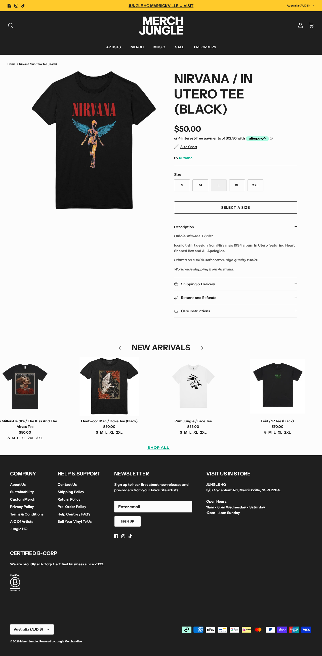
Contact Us (67, 484)
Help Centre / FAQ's (74, 514)
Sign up (127, 521)
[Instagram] (16, 6)
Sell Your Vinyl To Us (75, 521)
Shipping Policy (71, 492)
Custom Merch (22, 499)
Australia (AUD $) (298, 5)
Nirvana (185, 158)
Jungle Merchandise (68, 641)
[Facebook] (9, 6)
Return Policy (69, 499)
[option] (94, 140)
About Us (18, 484)
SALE (179, 47)
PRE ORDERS (205, 47)
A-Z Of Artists (21, 521)
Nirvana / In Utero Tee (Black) (38, 64)
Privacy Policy (22, 506)
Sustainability (22, 492)
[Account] (299, 25)
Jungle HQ (18, 529)
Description (184, 227)
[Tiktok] (23, 6)
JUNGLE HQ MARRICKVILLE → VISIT (161, 5)
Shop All (158, 447)
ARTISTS (113, 47)
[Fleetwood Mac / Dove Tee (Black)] (109, 386)
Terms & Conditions (27, 514)
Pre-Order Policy (72, 506)
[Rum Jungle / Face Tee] (193, 386)
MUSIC (159, 47)
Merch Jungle (29, 641)
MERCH (137, 47)
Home (11, 64)
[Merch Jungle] (161, 25)
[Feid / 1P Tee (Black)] (277, 386)
